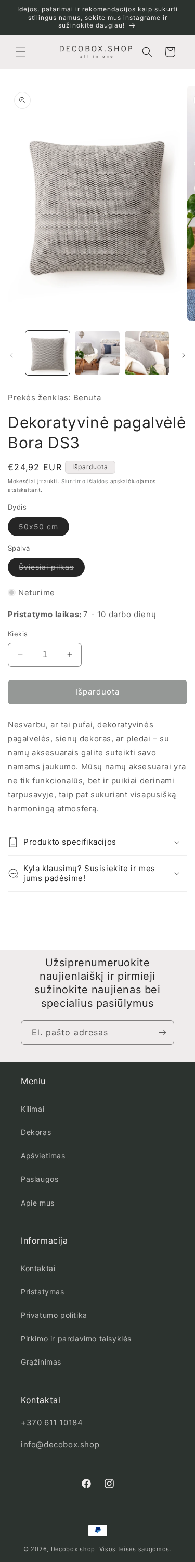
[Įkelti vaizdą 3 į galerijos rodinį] (147, 353)
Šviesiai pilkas (52, 569)
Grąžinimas (41, 1361)
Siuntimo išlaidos (84, 481)
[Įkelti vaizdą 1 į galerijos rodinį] (47, 353)
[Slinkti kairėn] (11, 355)
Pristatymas (42, 1291)
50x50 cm (44, 529)
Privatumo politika (54, 1315)
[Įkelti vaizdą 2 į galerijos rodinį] (97, 353)
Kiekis (18, 634)
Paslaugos (39, 1178)
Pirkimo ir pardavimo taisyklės (76, 1338)
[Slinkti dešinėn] (183, 355)
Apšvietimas (43, 1155)
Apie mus (38, 1202)
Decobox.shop (73, 1549)
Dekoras (36, 1132)
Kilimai (32, 1108)
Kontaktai (38, 1268)
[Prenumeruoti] (162, 1032)
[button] (20, 52)
